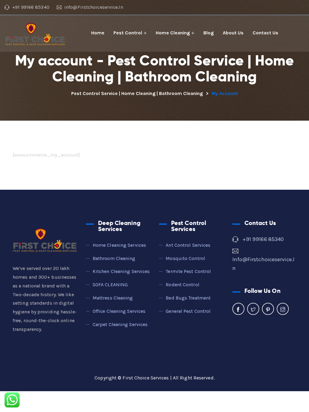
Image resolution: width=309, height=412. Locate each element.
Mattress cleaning (113, 298)
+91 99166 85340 (263, 239)
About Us (233, 33)
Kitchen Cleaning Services (121, 271)
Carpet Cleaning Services (120, 324)
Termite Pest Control (188, 271)
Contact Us (265, 33)
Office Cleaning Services (119, 311)
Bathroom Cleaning (114, 258)
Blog (208, 33)
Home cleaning (173, 33)
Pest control (127, 33)
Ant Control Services (188, 245)
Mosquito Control (185, 258)
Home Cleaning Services (119, 245)
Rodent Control (182, 284)
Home (97, 33)
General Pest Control (188, 311)
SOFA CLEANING (110, 284)
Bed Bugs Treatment (188, 298)
